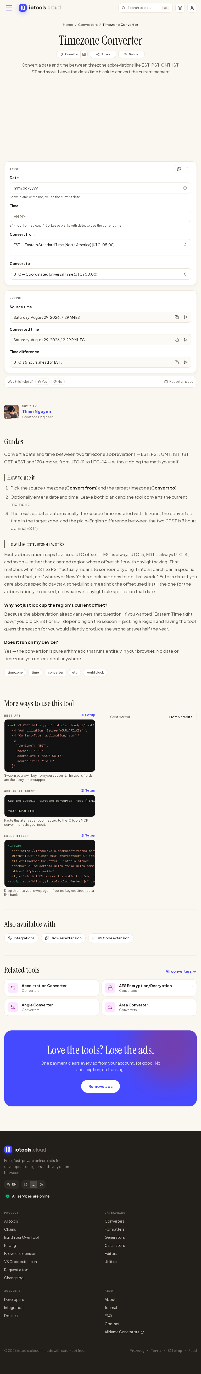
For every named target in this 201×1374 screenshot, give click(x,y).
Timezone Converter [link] (120, 24)
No (60, 382)
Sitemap (175, 1350)
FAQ (108, 1315)
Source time (21, 307)
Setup (90, 715)
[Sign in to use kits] (84, 54)
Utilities (111, 1261)
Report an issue (181, 382)
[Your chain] (180, 8)
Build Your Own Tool (21, 1237)
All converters (179, 971)
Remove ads (100, 1086)
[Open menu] (9, 8)
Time (14, 206)
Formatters (115, 1229)
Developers (14, 1299)
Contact (112, 1323)
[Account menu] (192, 8)
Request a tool (16, 1269)
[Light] (25, 1184)
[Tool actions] (187, 169)
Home (68, 24)
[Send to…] (185, 317)
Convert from (22, 234)
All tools (11, 1221)
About (110, 1299)
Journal (111, 1307)
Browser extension (66, 938)
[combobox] (100, 244)
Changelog (14, 1277)
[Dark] (41, 1184)
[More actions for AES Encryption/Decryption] (192, 988)
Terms (156, 1350)
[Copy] (176, 317)
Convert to (20, 263)
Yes (44, 382)
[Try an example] (179, 169)
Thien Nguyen (36, 411)
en (14, 1184)
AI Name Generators (122, 1331)
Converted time (24, 329)
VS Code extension (114, 938)
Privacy (137, 1350)
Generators (115, 1237)
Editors (111, 1253)
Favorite (71, 54)
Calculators (115, 1245)
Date (14, 177)
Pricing (10, 1245)
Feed (192, 1350)
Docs (8, 1315)
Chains (10, 1229)
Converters (88, 24)
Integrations (24, 938)
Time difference (24, 352)
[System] (33, 1184)
